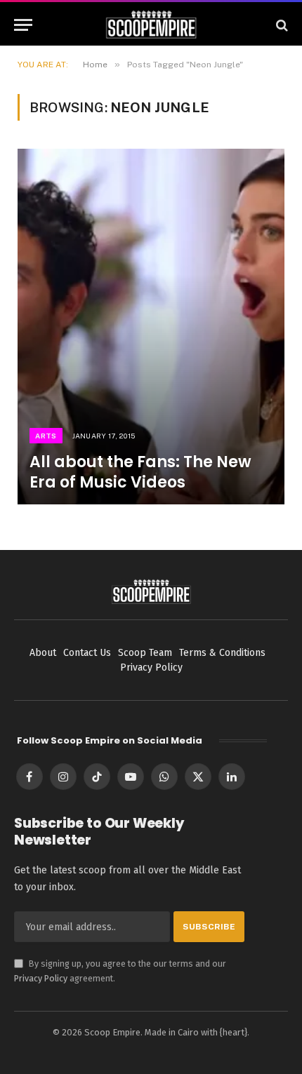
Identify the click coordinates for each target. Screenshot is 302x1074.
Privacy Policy (40, 978)
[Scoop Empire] (151, 25)
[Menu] (23, 25)
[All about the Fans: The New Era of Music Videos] (151, 326)
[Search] (280, 25)
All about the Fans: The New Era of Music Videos (140, 471)
